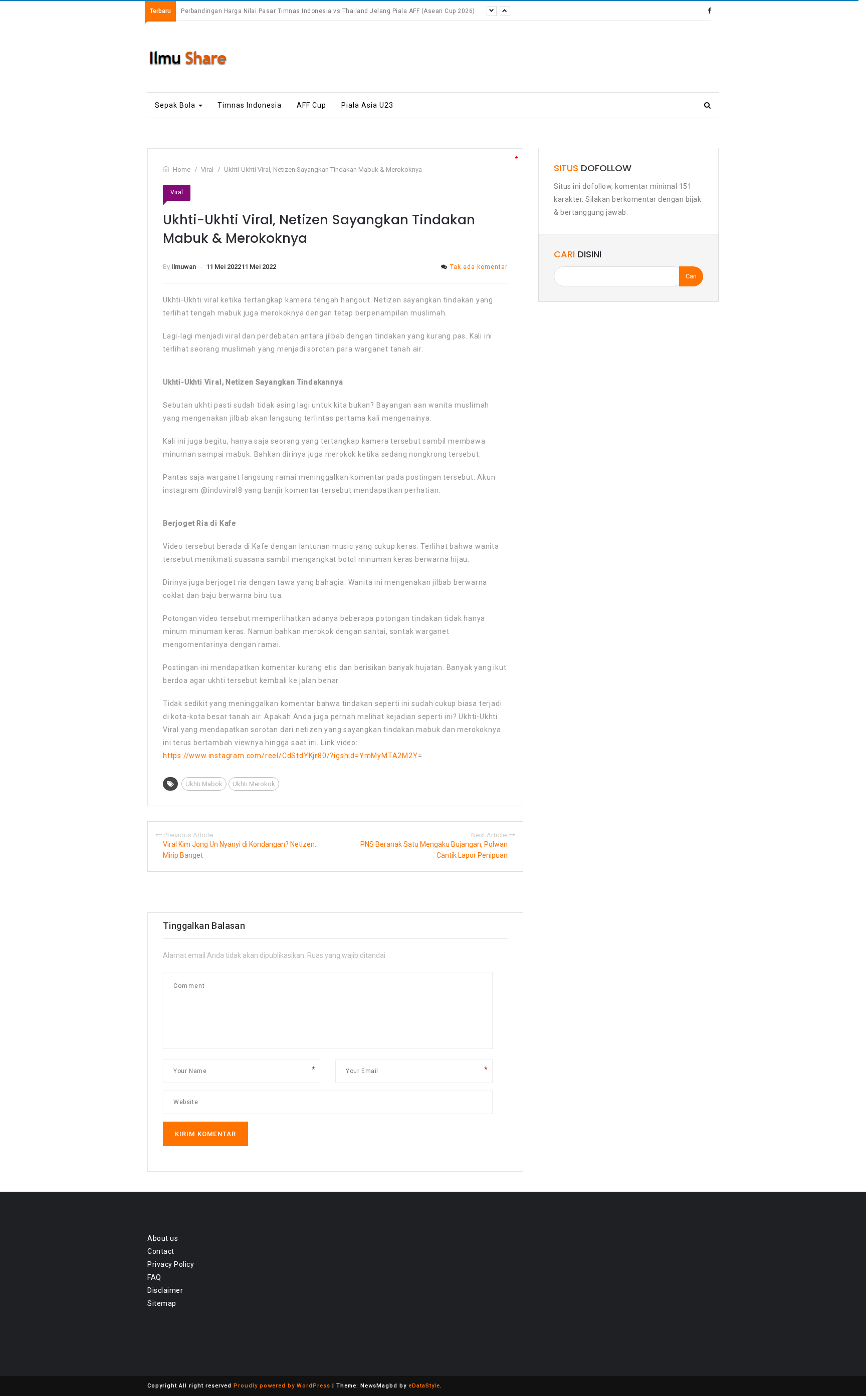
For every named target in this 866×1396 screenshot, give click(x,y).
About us (162, 1238)
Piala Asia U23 (367, 105)
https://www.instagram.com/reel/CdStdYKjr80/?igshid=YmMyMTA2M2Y (290, 756)
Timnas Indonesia (250, 105)
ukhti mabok (204, 784)
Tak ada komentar (479, 266)
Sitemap (161, 1303)
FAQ (154, 1277)
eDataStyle (424, 1385)
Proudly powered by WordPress (282, 1385)
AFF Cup (311, 105)
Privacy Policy (170, 1264)
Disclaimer (165, 1290)
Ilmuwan (183, 266)
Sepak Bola (176, 105)
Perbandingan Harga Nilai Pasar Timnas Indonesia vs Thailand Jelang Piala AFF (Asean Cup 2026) (328, 11)
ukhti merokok (254, 784)
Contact (160, 1251)
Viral (176, 192)
